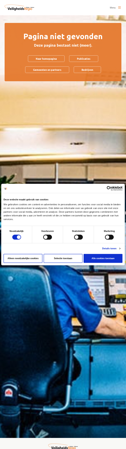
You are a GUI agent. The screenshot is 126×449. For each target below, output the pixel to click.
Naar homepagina (46, 58)
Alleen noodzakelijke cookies (23, 258)
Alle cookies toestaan (103, 258)
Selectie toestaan (63, 258)
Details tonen (109, 248)
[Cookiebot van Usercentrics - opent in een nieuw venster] (109, 188)
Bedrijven (87, 69)
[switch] (47, 237)
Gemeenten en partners (47, 69)
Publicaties (83, 58)
